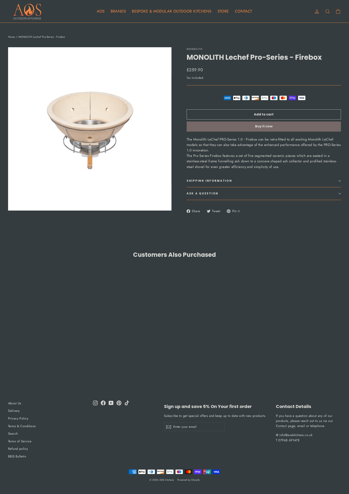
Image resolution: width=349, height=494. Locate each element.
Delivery (14, 410)
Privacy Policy (18, 418)
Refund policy (18, 448)
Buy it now (264, 126)
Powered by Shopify (188, 480)
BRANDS (118, 11)
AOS (100, 11)
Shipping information (209, 181)
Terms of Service (20, 441)
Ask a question (202, 193)
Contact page (285, 426)
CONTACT (243, 11)
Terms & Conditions (22, 426)
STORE (223, 11)
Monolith (195, 49)
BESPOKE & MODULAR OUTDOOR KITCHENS (171, 11)
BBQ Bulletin (17, 456)
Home (11, 37)
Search (13, 433)
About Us (14, 403)
